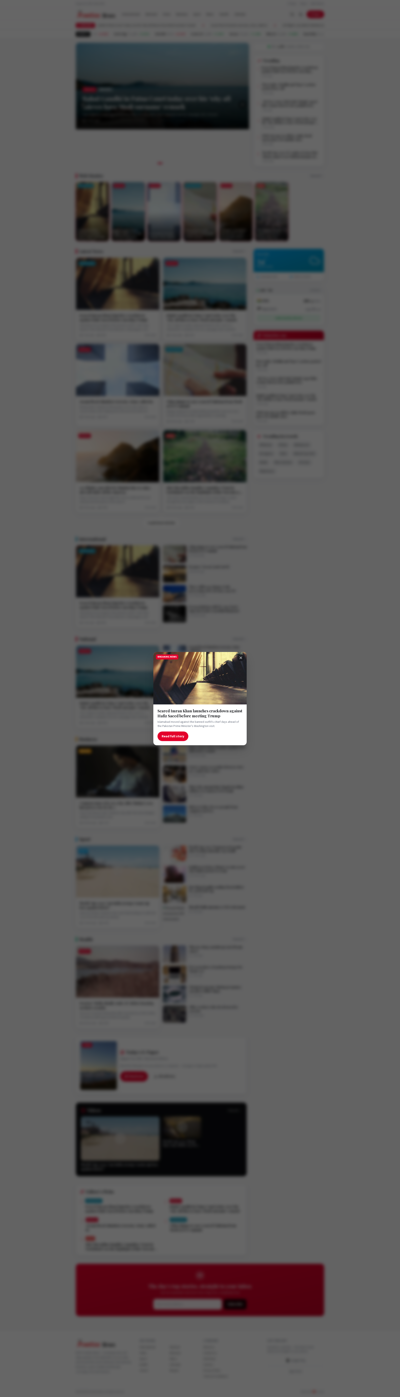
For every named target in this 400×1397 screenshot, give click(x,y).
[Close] (241, 657)
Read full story (173, 736)
